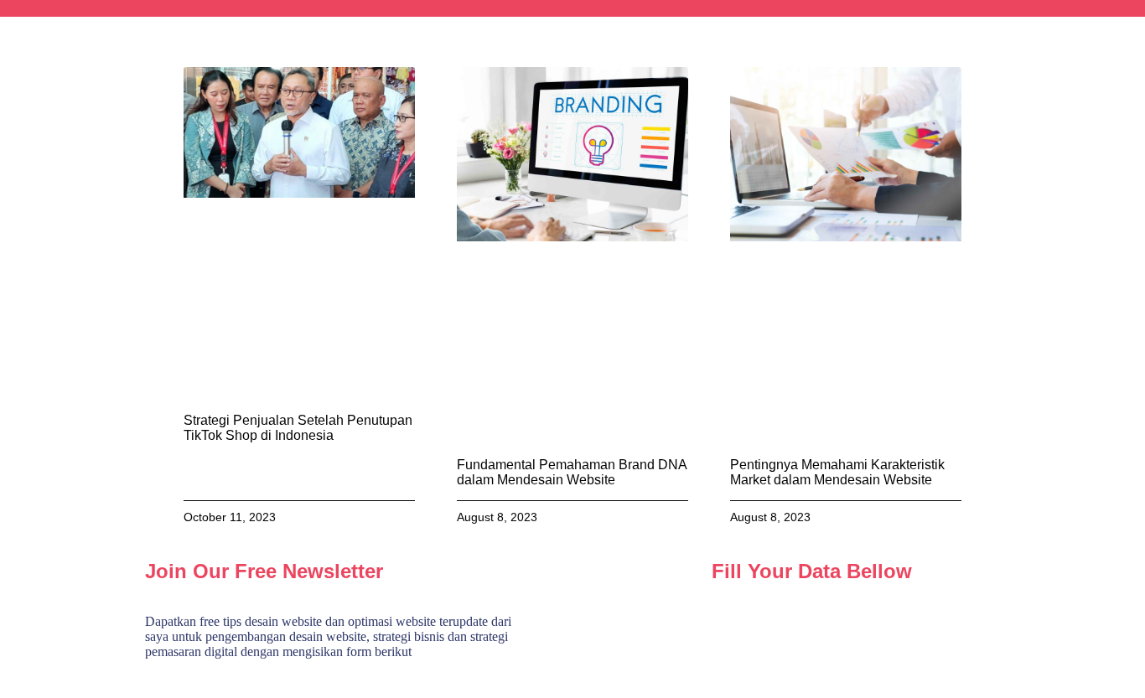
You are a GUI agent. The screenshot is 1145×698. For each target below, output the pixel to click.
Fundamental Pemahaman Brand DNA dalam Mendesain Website (571, 472)
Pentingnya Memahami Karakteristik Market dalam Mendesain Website (837, 472)
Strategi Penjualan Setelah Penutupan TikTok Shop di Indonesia (298, 427)
